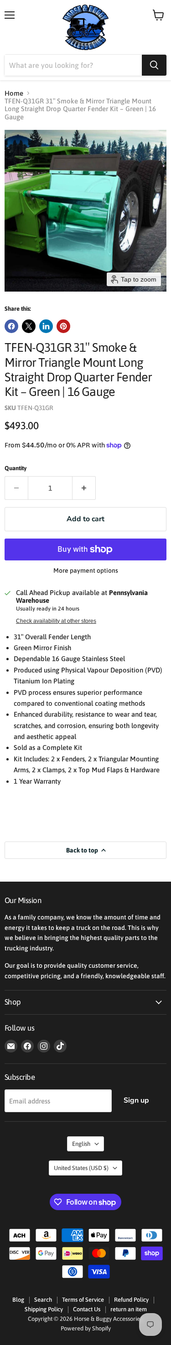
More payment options (85, 570)
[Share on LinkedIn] (46, 326)
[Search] (154, 65)
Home (14, 93)
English (81, 1143)
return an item (128, 1309)
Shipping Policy (44, 1309)
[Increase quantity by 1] (84, 488)
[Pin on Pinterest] (63, 326)
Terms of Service (83, 1299)
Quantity (15, 468)
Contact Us (86, 1309)
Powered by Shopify (86, 1328)
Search (43, 1299)
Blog (18, 1299)
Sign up (136, 1100)
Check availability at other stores (56, 621)
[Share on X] (29, 326)
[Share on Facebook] (11, 326)
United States (81, 1168)
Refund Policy (131, 1299)
